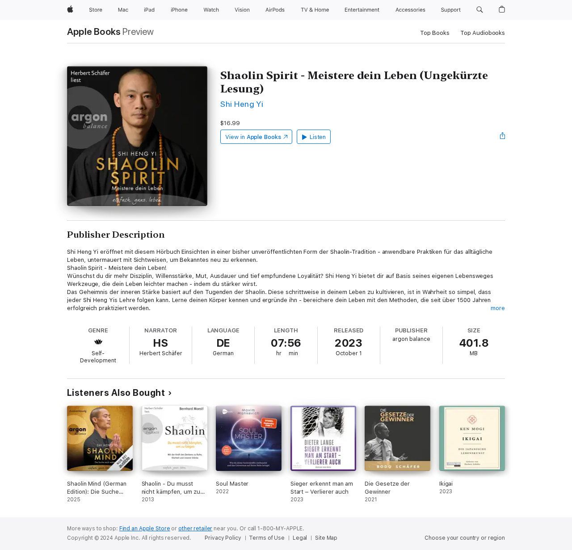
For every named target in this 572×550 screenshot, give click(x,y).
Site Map (326, 538)
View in (253, 137)
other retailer (195, 528)
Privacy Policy (223, 538)
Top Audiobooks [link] (482, 32)
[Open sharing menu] (503, 137)
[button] (480, 10)
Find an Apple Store (144, 528)
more (498, 308)
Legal (300, 538)
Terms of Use (267, 538)
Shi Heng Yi (241, 104)
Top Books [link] (435, 32)
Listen (318, 137)
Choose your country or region (465, 538)
